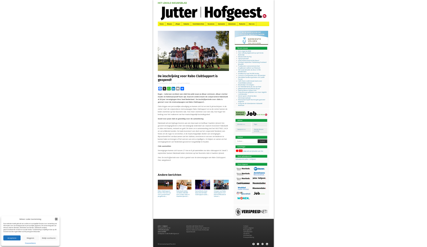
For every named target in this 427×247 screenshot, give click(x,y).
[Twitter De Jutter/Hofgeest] (258, 244)
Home (162, 24)
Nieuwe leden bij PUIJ (244, 57)
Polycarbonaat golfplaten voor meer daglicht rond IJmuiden (252, 93)
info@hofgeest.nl (173, 234)
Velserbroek (190, 228)
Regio (188, 83)
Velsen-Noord (198, 226)
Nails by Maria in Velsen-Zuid (247, 90)
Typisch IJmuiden (243, 59)
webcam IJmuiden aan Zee (253, 151)
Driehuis (204, 230)
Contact (245, 226)
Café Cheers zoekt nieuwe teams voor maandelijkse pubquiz (250, 82)
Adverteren (232, 24)
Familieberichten (198, 24)
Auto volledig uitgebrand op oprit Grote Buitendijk (250, 54)
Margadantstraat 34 (164, 228)
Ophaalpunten (247, 232)
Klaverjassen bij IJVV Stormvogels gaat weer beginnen (251, 101)
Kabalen (186, 24)
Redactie (242, 24)
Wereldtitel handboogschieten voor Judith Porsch (251, 78)
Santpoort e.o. (241, 129)
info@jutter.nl (162, 234)
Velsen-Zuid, (198, 228)
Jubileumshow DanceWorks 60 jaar (249, 88)
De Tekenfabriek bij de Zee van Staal (249, 87)
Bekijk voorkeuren (49, 238)
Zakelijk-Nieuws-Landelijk (259, 130)
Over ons (252, 24)
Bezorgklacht (247, 230)
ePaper (177, 24)
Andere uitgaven (248, 228)
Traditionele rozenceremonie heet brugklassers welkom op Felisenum (249, 67)
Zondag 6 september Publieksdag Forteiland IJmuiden (252, 63)
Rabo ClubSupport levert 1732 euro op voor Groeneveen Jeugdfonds (164, 193)
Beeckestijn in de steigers (246, 85)
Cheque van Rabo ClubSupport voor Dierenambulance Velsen (220, 193)
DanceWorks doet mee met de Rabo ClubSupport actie (202, 192)
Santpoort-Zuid (196, 230)
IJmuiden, (189, 226)
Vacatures (211, 24)
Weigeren (30, 238)
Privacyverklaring (30, 243)
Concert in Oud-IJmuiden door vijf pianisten (251, 75)
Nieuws (169, 24)
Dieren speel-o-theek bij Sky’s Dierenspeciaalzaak (247, 97)
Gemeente (221, 24)
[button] (56, 219)
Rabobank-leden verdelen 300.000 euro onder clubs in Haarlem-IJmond (183, 193)
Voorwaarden (247, 235)
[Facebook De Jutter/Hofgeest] (253, 244)
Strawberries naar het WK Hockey (248, 73)
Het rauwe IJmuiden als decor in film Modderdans (249, 71)
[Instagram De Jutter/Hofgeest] (262, 244)
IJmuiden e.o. (241, 124)
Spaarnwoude (190, 232)
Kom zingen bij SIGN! (244, 51)
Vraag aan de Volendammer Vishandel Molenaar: (250, 104)
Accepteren (12, 238)
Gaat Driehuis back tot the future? (248, 60)
